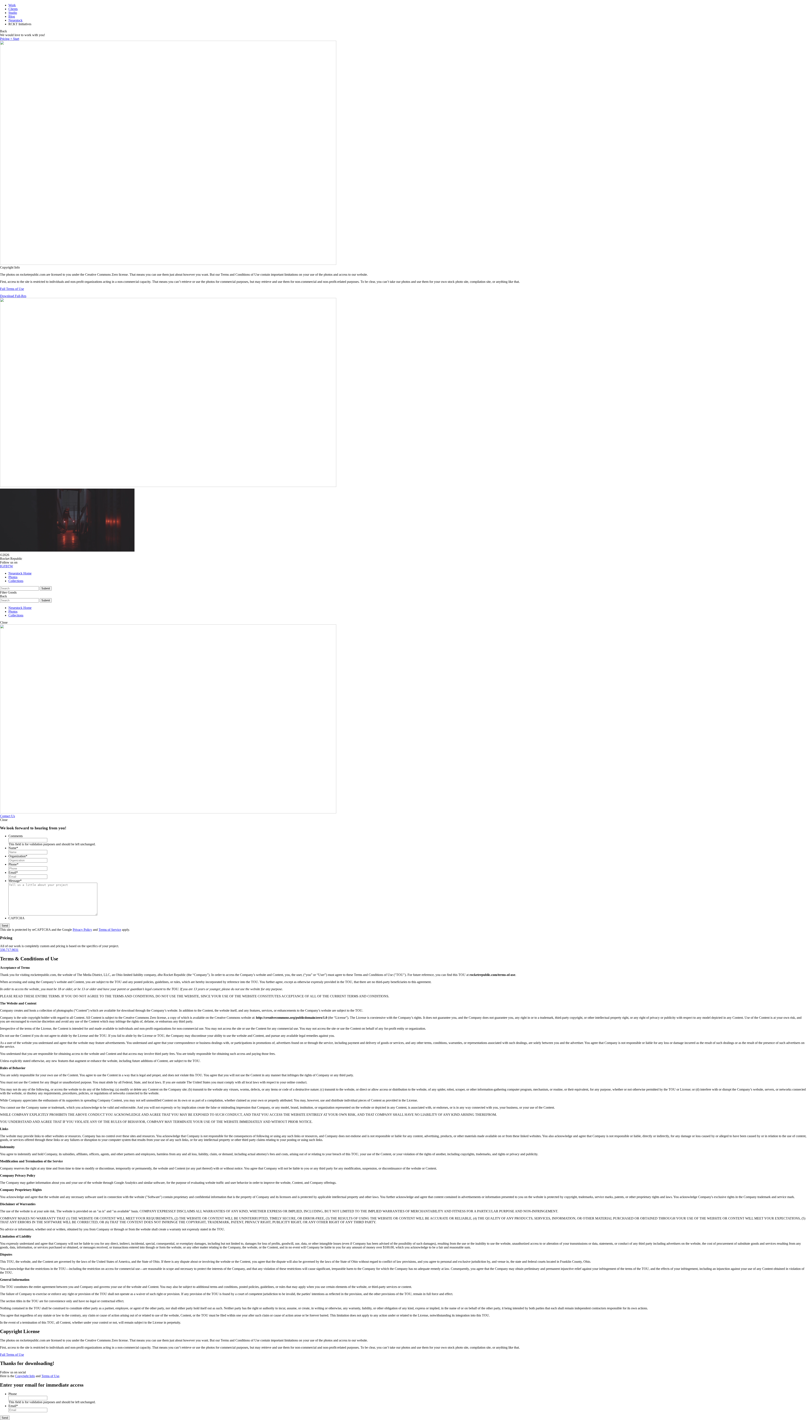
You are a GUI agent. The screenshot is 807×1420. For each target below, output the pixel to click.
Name (13, 848)
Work (12, 5)
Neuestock (15, 20)
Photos (12, 577)
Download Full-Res (13, 296)
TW (10, 566)
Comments (15, 836)
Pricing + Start (9, 39)
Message (15, 880)
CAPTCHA (16, 918)
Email (13, 872)
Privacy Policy (82, 929)
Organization (17, 856)
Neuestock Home (20, 573)
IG (2, 566)
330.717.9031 (9, 950)
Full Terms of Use (12, 289)
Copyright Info (25, 1376)
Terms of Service (110, 929)
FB (6, 566)
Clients (13, 9)
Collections (15, 581)
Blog (11, 16)
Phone (13, 864)
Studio (12, 12)
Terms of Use (50, 1376)
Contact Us (7, 816)
